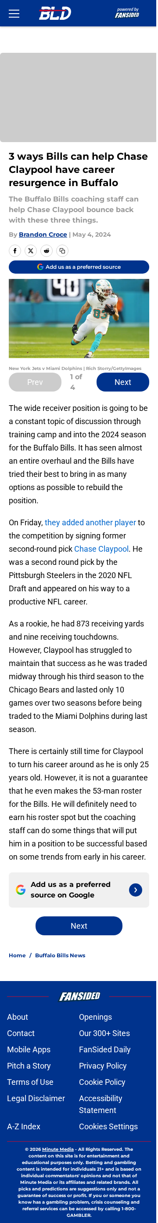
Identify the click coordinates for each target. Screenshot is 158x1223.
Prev (35, 382)
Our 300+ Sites (104, 1033)
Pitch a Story (29, 1065)
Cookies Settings (108, 1126)
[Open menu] (14, 13)
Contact (21, 1033)
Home (17, 955)
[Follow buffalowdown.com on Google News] (135, 890)
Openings (95, 1017)
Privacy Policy (103, 1065)
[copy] (62, 251)
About (17, 1017)
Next (123, 382)
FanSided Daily (105, 1049)
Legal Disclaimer (36, 1098)
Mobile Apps (28, 1049)
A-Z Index (23, 1126)
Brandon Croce (43, 234)
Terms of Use (30, 1082)
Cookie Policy (102, 1082)
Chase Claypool (101, 548)
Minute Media (58, 1149)
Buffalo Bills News (60, 955)
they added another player (90, 522)
